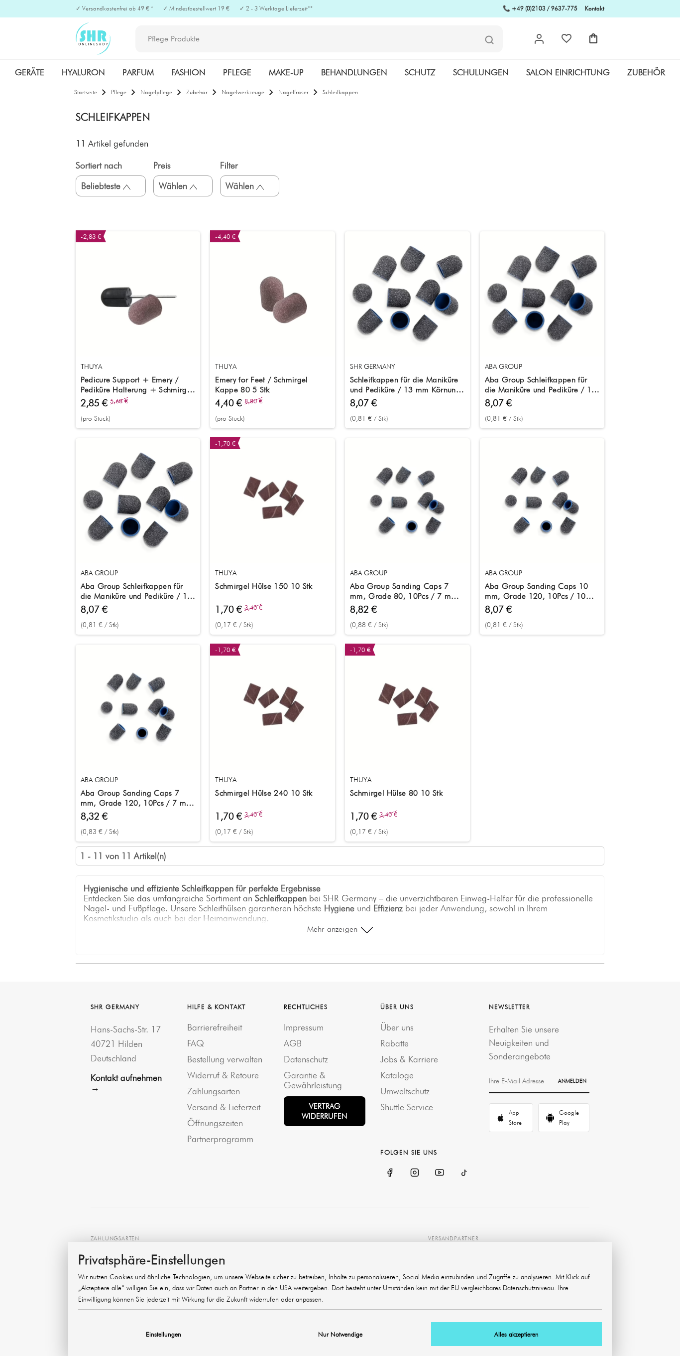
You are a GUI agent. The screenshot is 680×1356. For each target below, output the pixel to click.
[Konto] (539, 39)
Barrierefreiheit (214, 1027)
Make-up (286, 72)
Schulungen (481, 72)
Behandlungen (354, 72)
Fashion (188, 72)
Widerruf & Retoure (223, 1075)
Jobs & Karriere (409, 1059)
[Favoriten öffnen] (566, 38)
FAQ (195, 1043)
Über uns (397, 1027)
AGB (293, 1043)
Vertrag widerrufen (324, 1111)
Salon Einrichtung (568, 72)
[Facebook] (389, 1172)
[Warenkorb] (593, 38)
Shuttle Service (406, 1107)
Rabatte (394, 1043)
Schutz (420, 72)
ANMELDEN (572, 1080)
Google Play (569, 1117)
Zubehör (646, 72)
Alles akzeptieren (516, 1334)
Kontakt (594, 8)
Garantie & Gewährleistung (313, 1080)
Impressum (304, 1027)
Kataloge (397, 1075)
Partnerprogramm (220, 1139)
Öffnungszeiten (215, 1123)
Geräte (29, 72)
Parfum (138, 72)
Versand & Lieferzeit (223, 1107)
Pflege (237, 72)
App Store (515, 1117)
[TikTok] (464, 1172)
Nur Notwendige (340, 1334)
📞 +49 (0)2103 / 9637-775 (540, 8)
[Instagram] (414, 1172)
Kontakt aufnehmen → (126, 1082)
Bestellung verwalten (224, 1059)
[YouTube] (439, 1172)
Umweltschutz (405, 1091)
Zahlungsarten (213, 1091)
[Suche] (489, 39)
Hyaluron (83, 72)
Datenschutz (306, 1059)
